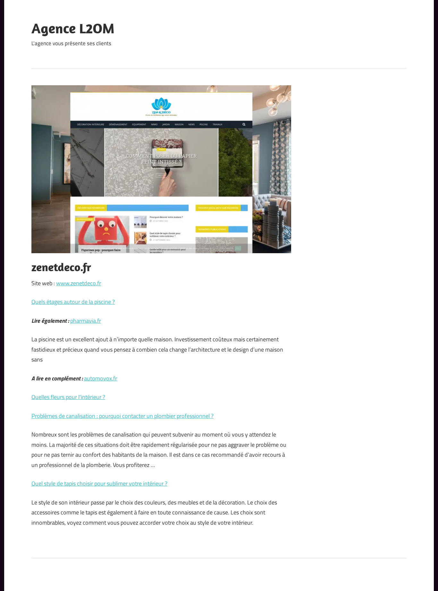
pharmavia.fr (85, 320)
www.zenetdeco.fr (78, 283)
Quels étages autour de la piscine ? (73, 301)
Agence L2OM (72, 28)
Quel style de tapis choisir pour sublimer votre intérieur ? (99, 483)
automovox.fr (100, 378)
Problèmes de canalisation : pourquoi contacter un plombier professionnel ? (122, 416)
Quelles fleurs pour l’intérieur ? (68, 397)
